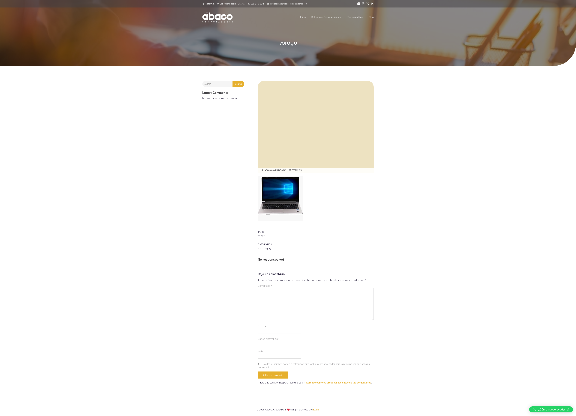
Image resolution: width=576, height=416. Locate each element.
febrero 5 (297, 170)
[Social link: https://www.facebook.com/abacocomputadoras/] (358, 3)
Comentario (265, 285)
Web (260, 351)
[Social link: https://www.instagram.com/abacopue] (362, 3)
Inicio (303, 17)
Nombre (263, 326)
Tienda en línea (355, 17)
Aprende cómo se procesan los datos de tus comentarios (338, 382)
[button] (551, 409)
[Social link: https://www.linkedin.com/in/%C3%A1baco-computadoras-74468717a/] (371, 3)
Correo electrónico (268, 338)
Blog (371, 17)
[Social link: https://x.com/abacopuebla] (367, 3)
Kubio (316, 409)
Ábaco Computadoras (275, 170)
